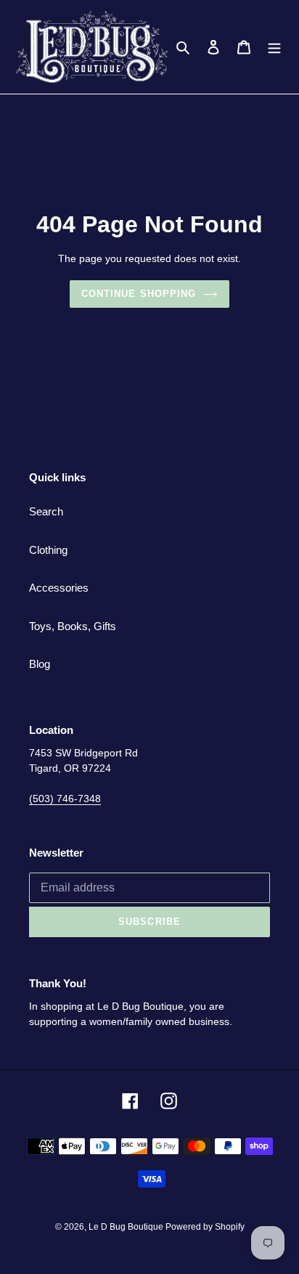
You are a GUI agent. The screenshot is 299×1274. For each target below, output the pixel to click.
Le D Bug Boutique (127, 1227)
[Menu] (274, 46)
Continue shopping (138, 293)
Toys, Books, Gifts (72, 626)
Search (46, 511)
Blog (39, 664)
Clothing (48, 550)
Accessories (59, 587)
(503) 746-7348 (65, 798)
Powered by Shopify (205, 1227)
